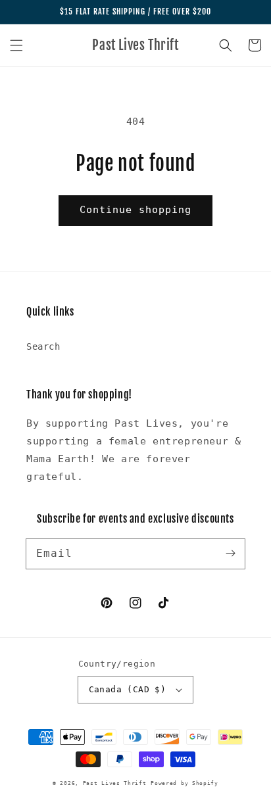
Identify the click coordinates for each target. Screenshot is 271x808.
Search (43, 346)
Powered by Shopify (184, 783)
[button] (16, 45)
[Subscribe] (230, 553)
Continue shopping (135, 210)
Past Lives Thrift (115, 783)
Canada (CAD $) (127, 689)
